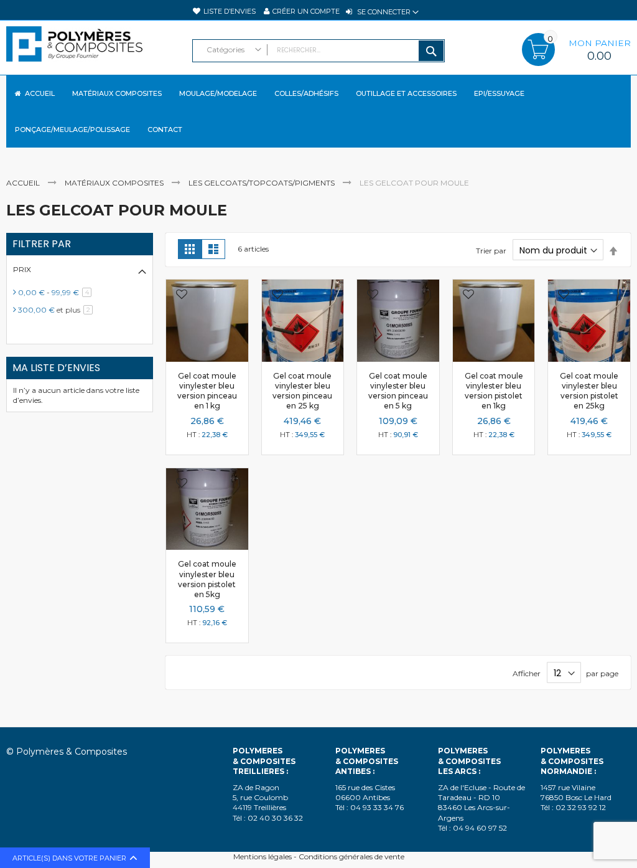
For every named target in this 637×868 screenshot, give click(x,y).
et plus (57, 309)
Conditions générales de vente (351, 856)
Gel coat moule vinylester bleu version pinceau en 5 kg (398, 391)
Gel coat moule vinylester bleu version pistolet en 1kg (494, 391)
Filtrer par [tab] (41, 244)
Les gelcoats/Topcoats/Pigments (262, 182)
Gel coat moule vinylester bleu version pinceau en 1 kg (207, 391)
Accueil (24, 182)
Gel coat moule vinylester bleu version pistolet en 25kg (589, 391)
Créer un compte (306, 11)
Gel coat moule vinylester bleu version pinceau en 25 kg (302, 391)
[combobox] (319, 51)
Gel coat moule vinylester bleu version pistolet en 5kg (207, 579)
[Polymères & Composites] (93, 50)
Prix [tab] (22, 269)
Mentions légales (262, 856)
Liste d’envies (229, 11)
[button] (181, 295)
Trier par (491, 250)
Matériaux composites (115, 182)
